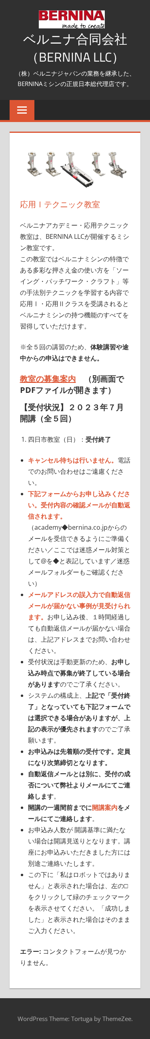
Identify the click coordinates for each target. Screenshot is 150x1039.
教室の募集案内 (48, 378)
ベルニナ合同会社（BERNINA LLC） (75, 47)
